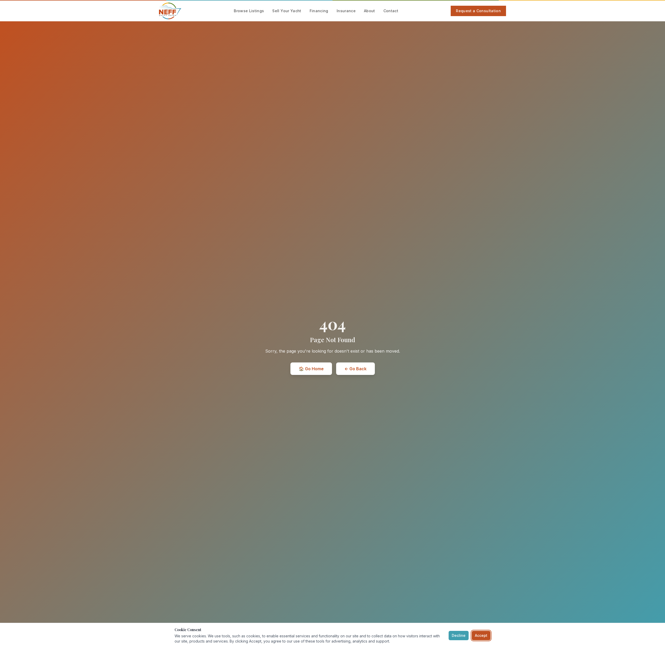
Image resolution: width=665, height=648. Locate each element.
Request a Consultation (478, 11)
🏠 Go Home (311, 368)
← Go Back (355, 368)
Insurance (346, 11)
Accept (481, 635)
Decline (459, 635)
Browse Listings (249, 11)
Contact (390, 11)
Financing (319, 11)
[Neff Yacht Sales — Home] (170, 11)
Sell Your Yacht (286, 11)
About (369, 11)
